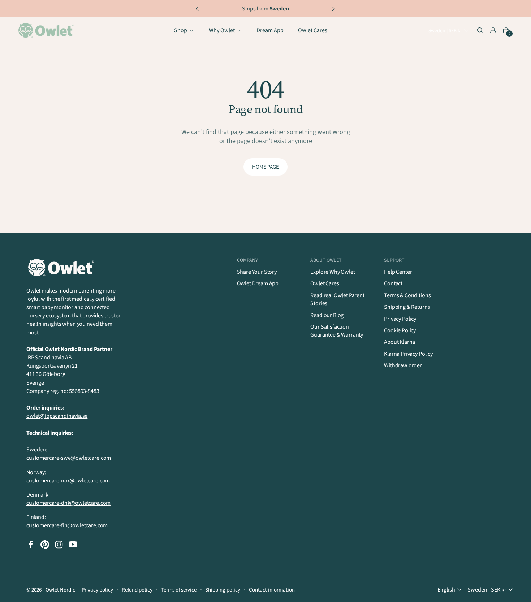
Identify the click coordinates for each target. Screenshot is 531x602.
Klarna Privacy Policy (408, 354)
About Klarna (399, 342)
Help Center (398, 272)
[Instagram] (59, 544)
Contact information (272, 590)
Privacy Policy (400, 319)
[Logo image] (47, 30)
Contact (393, 283)
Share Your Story (257, 272)
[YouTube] (73, 544)
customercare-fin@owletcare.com (67, 525)
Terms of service (179, 590)
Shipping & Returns (407, 307)
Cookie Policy (400, 330)
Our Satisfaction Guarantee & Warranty (336, 331)
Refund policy (137, 590)
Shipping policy (222, 590)
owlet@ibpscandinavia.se (56, 416)
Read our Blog (327, 315)
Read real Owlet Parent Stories (337, 299)
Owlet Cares (324, 283)
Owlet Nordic (60, 590)
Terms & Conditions (407, 295)
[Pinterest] (44, 544)
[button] (449, 31)
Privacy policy (97, 590)
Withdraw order (403, 365)
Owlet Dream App (258, 283)
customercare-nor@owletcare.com (68, 481)
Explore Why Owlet (332, 272)
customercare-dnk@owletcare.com (68, 503)
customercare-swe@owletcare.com (68, 458)
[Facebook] (30, 544)
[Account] (493, 30)
